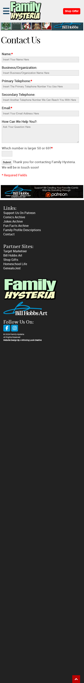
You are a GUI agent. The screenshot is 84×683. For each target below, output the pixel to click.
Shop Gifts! (72, 11)
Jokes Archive (13, 221)
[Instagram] (14, 328)
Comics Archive (14, 217)
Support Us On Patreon (19, 213)
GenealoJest (12, 268)
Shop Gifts (10, 260)
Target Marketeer (15, 251)
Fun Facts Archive (16, 226)
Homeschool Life (15, 264)
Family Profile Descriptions (22, 230)
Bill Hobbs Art (12, 255)
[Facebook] (6, 328)
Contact (9, 234)
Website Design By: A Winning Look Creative (22, 340)
